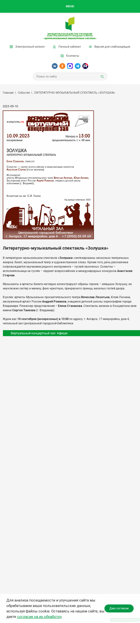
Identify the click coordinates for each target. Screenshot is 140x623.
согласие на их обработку (39, 616)
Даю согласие (119, 608)
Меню (70, 6)
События (24, 92)
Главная (8, 92)
